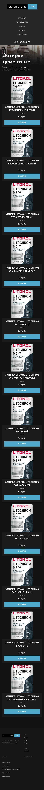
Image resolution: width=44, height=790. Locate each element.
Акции (22, 26)
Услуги (22, 30)
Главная (5, 80)
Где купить (22, 35)
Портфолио (22, 22)
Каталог (22, 18)
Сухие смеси (7, 83)
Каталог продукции (18, 80)
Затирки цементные (23, 83)
